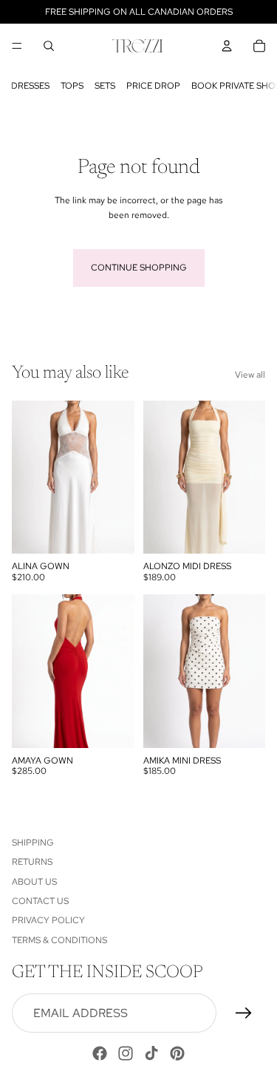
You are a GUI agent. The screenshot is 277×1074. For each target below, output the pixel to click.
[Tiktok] (151, 1053)
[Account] (227, 46)
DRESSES (30, 86)
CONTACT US (40, 901)
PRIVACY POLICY (48, 921)
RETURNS (32, 863)
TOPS (72, 86)
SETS (105, 86)
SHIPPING (33, 843)
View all (250, 375)
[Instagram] (125, 1053)
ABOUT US (34, 882)
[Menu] (17, 46)
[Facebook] (100, 1053)
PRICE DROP (153, 86)
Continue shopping (139, 267)
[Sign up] (243, 1013)
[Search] (49, 46)
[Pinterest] (177, 1053)
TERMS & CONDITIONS (59, 940)
